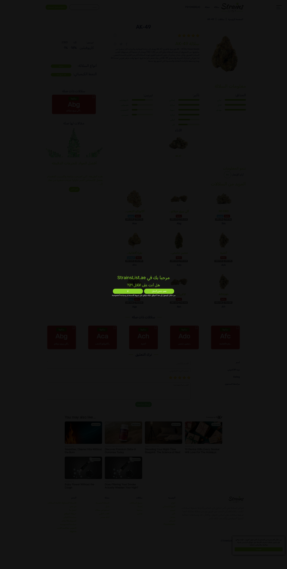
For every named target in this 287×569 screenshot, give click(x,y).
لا (127, 291)
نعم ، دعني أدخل (159, 291)
